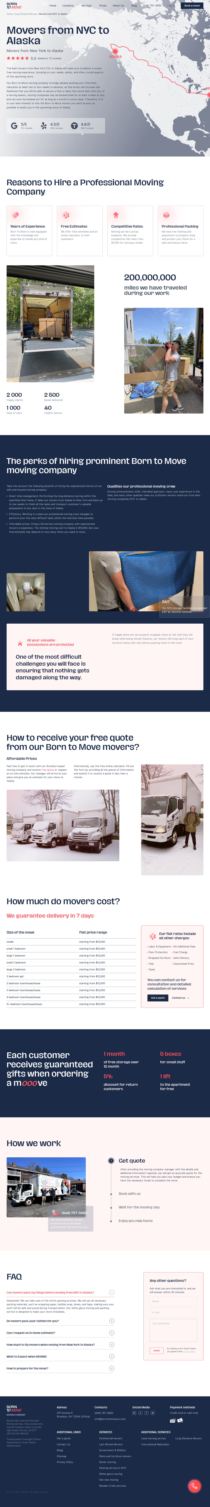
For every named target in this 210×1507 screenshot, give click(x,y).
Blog (134, 5)
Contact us (179, 998)
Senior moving (107, 1462)
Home (9, 14)
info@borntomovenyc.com (110, 1419)
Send (157, 1351)
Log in (171, 5)
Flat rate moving (108, 1479)
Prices (103, 5)
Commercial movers (110, 1438)
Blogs (60, 1450)
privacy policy (189, 1351)
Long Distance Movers (25, 14)
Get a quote (158, 998)
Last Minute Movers (111, 1444)
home (52, 5)
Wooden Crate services (112, 1485)
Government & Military (112, 1450)
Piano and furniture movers (115, 1456)
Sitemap (61, 1456)
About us (118, 5)
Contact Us (63, 1444)
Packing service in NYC (112, 1468)
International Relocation (155, 1444)
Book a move (192, 6)
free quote (48, 769)
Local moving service (153, 1438)
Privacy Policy (65, 1462)
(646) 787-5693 (152, 5)
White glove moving (110, 1474)
